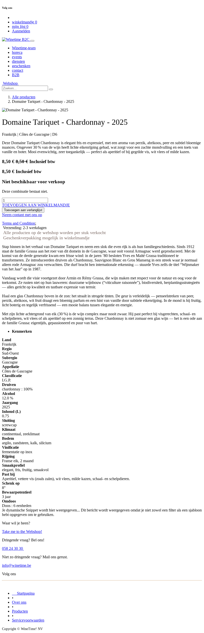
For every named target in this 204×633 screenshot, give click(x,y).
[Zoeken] (51, 89)
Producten (20, 611)
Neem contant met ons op (22, 215)
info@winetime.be (16, 565)
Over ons (19, 602)
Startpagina (23, 593)
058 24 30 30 (13, 548)
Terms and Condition (18, 223)
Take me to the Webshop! (22, 531)
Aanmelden (21, 31)
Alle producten (23, 97)
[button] (36, 205)
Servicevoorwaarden (28, 620)
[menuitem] (24, 48)
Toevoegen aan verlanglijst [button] (23, 210)
